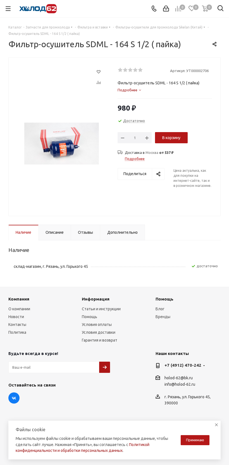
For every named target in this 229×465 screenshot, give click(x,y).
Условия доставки (98, 332)
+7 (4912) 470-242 (182, 365)
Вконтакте (14, 398)
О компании (19, 309)
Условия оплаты (97, 324)
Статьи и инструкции (101, 309)
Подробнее (135, 159)
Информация (95, 299)
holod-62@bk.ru (178, 378)
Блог (160, 309)
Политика (17, 332)
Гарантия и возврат (99, 340)
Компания (18, 299)
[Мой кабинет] (166, 8)
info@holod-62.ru (179, 384)
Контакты (17, 324)
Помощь (89, 316)
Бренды (163, 316)
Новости (16, 316)
